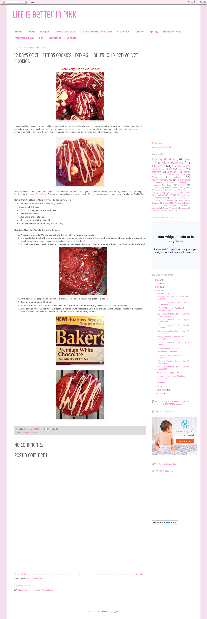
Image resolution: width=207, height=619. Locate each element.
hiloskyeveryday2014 (162, 169)
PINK (188, 188)
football (165, 210)
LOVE (171, 195)
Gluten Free (156, 210)
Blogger (114, 612)
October (160, 386)
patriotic (175, 208)
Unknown (159, 143)
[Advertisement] (80, 548)
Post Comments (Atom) (35, 578)
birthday (162, 193)
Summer (139, 31)
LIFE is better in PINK (44, 14)
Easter (155, 177)
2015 (157, 283)
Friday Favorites (172, 162)
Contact (71, 37)
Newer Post (20, 574)
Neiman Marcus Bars (173, 188)
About (31, 31)
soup (172, 210)
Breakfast (123, 31)
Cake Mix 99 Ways (65, 31)
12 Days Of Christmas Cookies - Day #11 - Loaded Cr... (172, 309)
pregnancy (156, 185)
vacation (181, 185)
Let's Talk (183, 205)
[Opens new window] (80, 121)
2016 (157, 280)
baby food (156, 208)
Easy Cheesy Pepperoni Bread (169, 373)
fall (164, 174)
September (161, 390)
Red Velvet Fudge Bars (35, 194)
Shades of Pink (172, 31)
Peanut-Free (185, 193)
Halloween (170, 200)
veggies (184, 208)
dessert (181, 169)
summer (170, 182)
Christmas (55, 37)
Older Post (140, 574)
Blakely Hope (184, 180)
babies (180, 203)
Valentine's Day (24, 37)
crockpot (182, 182)
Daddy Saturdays (169, 205)
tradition (177, 177)
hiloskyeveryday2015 (162, 180)
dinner (158, 200)
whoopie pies (160, 195)
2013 (157, 290)
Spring (154, 31)
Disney (169, 185)
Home (18, 31)
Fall (41, 37)
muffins (159, 182)
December (161, 294)
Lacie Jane (172, 172)
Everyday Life (178, 166)
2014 (157, 287)
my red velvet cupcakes (75, 129)
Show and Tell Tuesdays (166, 190)
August (160, 393)
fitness (165, 208)
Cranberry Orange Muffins (167, 348)
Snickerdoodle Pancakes (167, 352)
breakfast (156, 172)
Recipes (44, 31)
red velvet (33, 433)
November (161, 383)
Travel (187, 198)
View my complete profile (162, 147)
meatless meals (161, 198)
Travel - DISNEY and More (96, 31)
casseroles (156, 188)
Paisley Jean (178, 174)
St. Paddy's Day (183, 195)
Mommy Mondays (164, 159)
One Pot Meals (176, 198)
